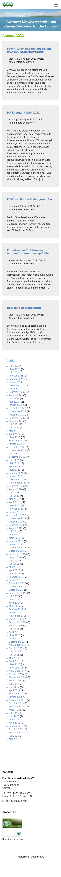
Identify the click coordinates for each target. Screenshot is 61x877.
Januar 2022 (15, 443)
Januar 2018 (15, 579)
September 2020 (18, 485)
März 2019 (14, 537)
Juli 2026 (14, 365)
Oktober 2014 (16, 674)
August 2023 (16, 395)
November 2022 (17, 411)
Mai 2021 (14, 463)
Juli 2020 (14, 492)
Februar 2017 (16, 609)
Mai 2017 (14, 599)
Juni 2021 (14, 460)
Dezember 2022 (17, 408)
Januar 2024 (15, 382)
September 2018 (18, 554)
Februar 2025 (16, 375)
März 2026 (14, 369)
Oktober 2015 (16, 648)
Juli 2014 (14, 683)
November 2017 (17, 586)
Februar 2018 (16, 576)
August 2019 (16, 528)
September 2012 (18, 732)
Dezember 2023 (17, 385)
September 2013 (18, 706)
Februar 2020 (16, 508)
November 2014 (17, 670)
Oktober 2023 (16, 388)
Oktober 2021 (16, 453)
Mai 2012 (14, 738)
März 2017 (14, 605)
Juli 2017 (14, 596)
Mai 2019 (14, 534)
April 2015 (14, 661)
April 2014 (14, 690)
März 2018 (14, 573)
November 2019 (17, 518)
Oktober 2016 (16, 618)
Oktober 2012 (16, 729)
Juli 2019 (14, 531)
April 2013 (14, 722)
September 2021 (18, 456)
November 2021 (17, 450)
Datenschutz (37, 856)
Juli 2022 (14, 424)
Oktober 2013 (16, 703)
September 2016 (18, 622)
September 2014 (18, 677)
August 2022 (16, 421)
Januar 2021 (15, 476)
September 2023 (18, 391)
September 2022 (18, 417)
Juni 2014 (14, 687)
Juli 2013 (14, 712)
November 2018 (17, 547)
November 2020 (17, 482)
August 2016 (16, 625)
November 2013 (17, 700)
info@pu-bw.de (19, 800)
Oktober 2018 (16, 550)
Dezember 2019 (17, 515)
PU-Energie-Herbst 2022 (23, 112)
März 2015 (14, 664)
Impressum (23, 856)
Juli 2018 (14, 560)
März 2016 (14, 635)
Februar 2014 (16, 693)
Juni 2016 (14, 628)
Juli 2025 (14, 372)
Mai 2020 (14, 498)
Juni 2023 (14, 398)
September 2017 (18, 593)
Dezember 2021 (17, 447)
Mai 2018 (14, 566)
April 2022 (14, 434)
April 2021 (14, 466)
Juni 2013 (14, 716)
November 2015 (17, 644)
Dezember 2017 (17, 583)
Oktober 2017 (16, 589)
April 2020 (14, 502)
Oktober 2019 (16, 521)
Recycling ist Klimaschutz (24, 307)
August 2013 (16, 709)
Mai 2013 (14, 719)
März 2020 (14, 505)
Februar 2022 (16, 440)
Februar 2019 (16, 541)
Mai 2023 (14, 401)
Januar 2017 (15, 612)
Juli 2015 (14, 651)
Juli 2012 (14, 735)
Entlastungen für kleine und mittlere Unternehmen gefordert (29, 252)
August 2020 (16, 489)
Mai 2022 (14, 430)
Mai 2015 (14, 657)
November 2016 (17, 615)
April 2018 (14, 570)
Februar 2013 (16, 725)
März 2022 (14, 437)
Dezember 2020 (17, 479)
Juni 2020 (14, 495)
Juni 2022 (14, 427)
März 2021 (14, 469)
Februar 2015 (16, 667)
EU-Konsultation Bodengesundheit (30, 199)
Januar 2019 (15, 544)
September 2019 (18, 524)
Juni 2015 (14, 654)
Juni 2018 (14, 563)
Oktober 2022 (16, 414)
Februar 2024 (16, 378)
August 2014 (16, 680)
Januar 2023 (15, 404)
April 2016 (14, 631)
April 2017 (14, 602)
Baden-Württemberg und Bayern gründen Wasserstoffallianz (29, 50)
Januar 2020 (15, 511)
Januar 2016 (15, 638)
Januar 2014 (15, 696)
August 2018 (16, 557)
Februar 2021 (16, 472)
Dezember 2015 (17, 641)
